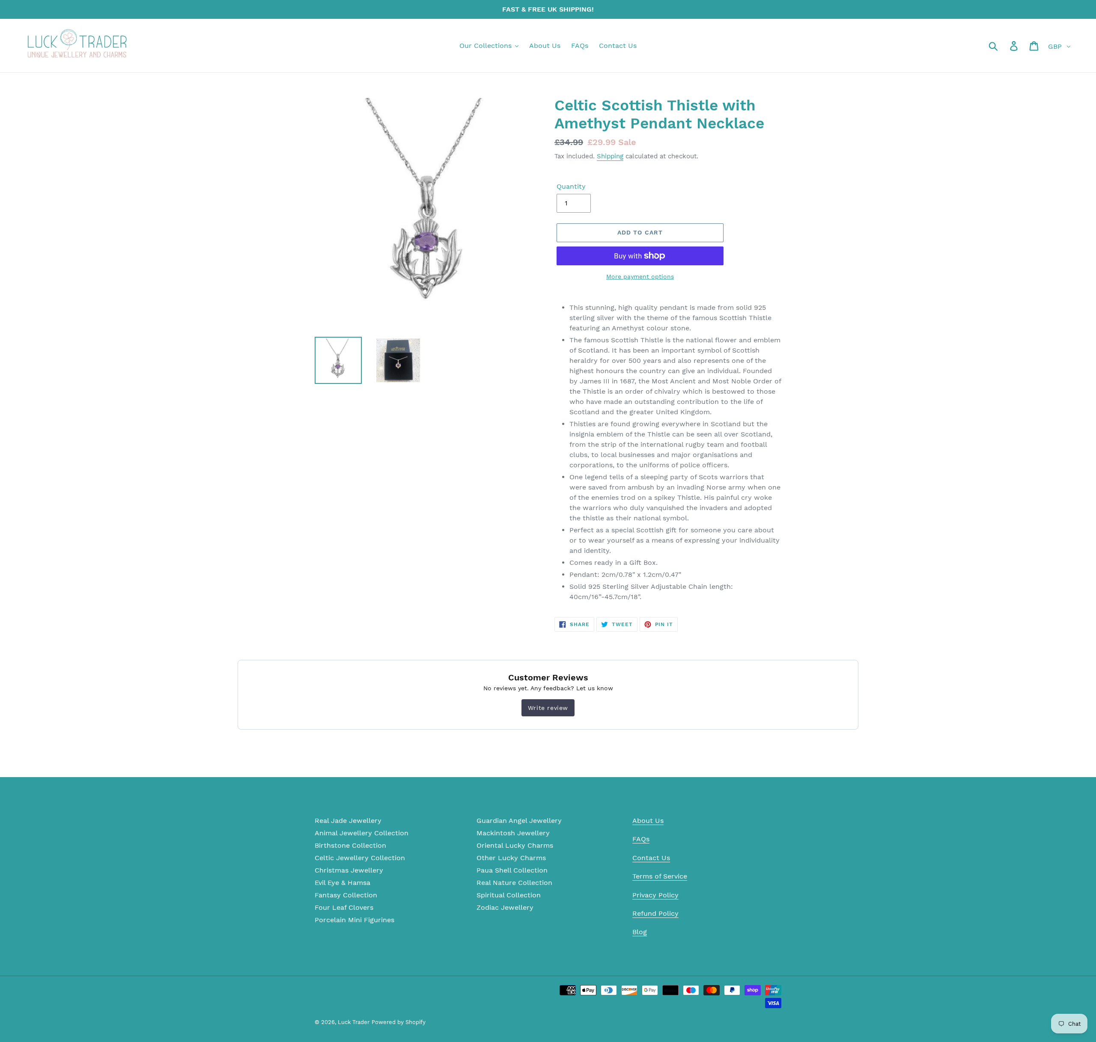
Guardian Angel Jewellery (519, 820)
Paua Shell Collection (512, 870)
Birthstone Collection (350, 845)
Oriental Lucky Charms (515, 845)
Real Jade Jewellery (348, 820)
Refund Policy (655, 913)
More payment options (640, 276)
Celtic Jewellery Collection (360, 858)
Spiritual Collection (509, 895)
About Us (648, 820)
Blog (639, 932)
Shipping (610, 156)
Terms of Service (659, 876)
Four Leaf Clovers (344, 907)
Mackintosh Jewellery (513, 833)
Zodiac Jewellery (505, 907)
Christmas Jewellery (349, 870)
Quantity (571, 186)
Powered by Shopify (399, 1022)
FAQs (640, 839)
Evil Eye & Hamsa (342, 883)
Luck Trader (353, 1022)
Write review (548, 707)
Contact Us (651, 858)
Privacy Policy (655, 895)
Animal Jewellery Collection (361, 833)
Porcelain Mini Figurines (354, 920)
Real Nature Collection (514, 883)
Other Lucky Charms (511, 858)
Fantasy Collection (346, 895)
